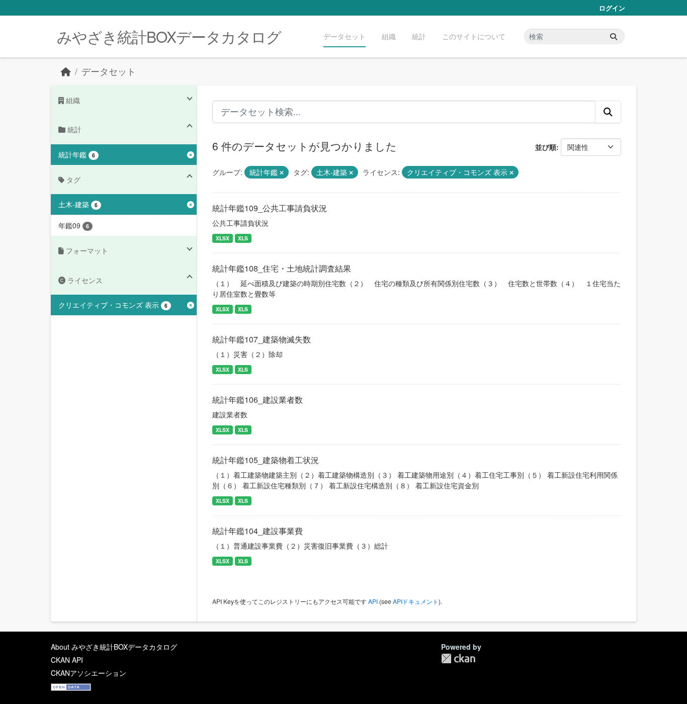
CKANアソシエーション (88, 673)
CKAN (458, 658)
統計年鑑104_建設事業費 (257, 531)
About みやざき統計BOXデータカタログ (114, 647)
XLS (243, 238)
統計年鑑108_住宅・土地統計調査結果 (281, 268)
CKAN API (67, 660)
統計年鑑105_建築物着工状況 (265, 460)
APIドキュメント (416, 601)
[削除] (282, 172)
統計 (419, 36)
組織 (389, 36)
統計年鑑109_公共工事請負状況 (269, 208)
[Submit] (614, 36)
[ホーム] (66, 71)
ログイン (612, 8)
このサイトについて (473, 36)
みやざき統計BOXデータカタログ (169, 36)
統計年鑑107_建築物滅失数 (261, 339)
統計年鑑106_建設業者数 (257, 399)
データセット (344, 36)
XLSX (222, 238)
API (373, 601)
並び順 (545, 147)
